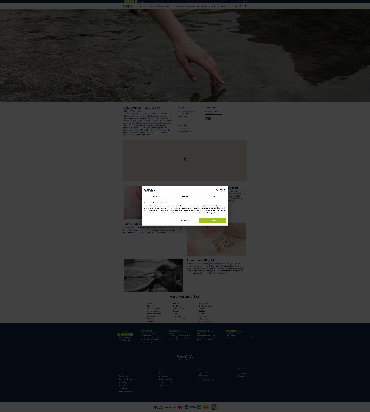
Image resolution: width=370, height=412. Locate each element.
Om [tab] (214, 196)
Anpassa (184, 220)
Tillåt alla (213, 220)
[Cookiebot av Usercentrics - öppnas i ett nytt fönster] (217, 190)
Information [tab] (185, 196)
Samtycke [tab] (156, 196)
